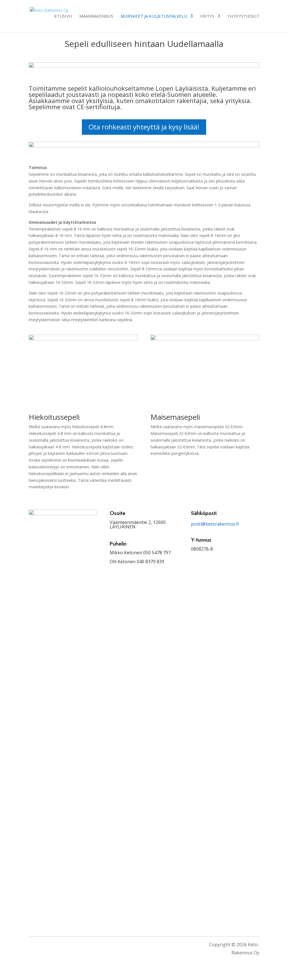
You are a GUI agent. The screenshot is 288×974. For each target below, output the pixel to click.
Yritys (207, 16)
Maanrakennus (96, 16)
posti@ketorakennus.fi (215, 524)
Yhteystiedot (243, 16)
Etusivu (63, 16)
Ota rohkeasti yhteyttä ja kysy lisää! (144, 126)
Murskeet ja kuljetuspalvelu (154, 16)
